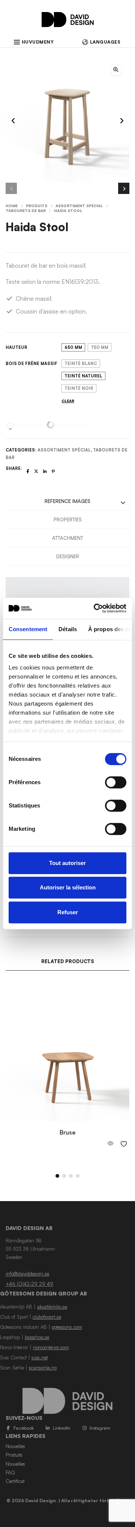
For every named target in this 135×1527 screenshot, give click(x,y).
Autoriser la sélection (68, 887)
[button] (116, 70)
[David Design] (68, 23)
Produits (36, 205)
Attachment (67, 538)
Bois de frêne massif (31, 363)
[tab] (67, 501)
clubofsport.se (47, 1317)
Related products (67, 961)
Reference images (67, 501)
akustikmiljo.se (52, 1307)
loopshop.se (37, 1337)
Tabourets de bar (26, 210)
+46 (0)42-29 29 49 (29, 1284)
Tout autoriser (67, 863)
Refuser (67, 912)
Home (12, 205)
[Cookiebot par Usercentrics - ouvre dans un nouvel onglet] (95, 608)
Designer (67, 556)
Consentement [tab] (28, 629)
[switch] (115, 782)
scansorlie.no (43, 1368)
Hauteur (16, 347)
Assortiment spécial (79, 205)
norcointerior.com (51, 1347)
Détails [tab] (67, 629)
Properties (68, 520)
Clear (68, 400)
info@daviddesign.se (27, 1274)
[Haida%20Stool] (28, 471)
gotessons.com (67, 1327)
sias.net (40, 1357)
